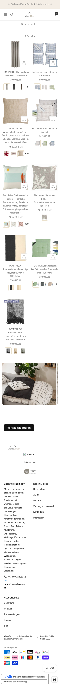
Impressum (38, 517)
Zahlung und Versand (43, 506)
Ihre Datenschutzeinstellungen (28, 676)
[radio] (6, 87)
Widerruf (37, 500)
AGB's (36, 495)
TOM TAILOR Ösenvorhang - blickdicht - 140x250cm (15, 74)
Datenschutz (39, 489)
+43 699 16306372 (17, 577)
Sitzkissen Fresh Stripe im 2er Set (44, 130)
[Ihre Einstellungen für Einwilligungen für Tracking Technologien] (54, 679)
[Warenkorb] (54, 14)
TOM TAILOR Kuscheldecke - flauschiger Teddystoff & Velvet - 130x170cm (15, 270)
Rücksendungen (12, 614)
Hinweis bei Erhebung (15, 681)
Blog (6, 625)
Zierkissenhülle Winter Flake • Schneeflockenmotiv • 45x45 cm (44, 200)
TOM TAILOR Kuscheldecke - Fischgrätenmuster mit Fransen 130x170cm (15, 334)
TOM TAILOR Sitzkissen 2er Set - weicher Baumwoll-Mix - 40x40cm (44, 269)
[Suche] (11, 14)
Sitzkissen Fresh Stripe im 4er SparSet (44, 74)
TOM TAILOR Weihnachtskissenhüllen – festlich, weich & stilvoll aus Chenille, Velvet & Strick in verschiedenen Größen (15, 135)
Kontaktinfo (38, 512)
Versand (8, 609)
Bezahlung (9, 603)
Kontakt (8, 620)
